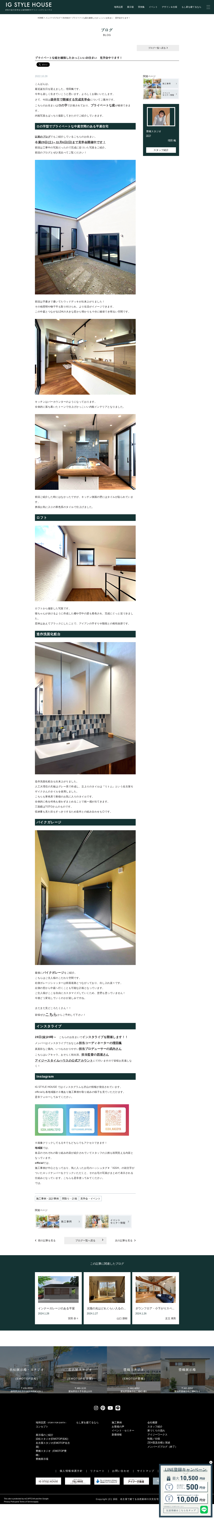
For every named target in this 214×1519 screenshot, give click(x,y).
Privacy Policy (10, 1502)
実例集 (141, 7)
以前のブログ (42, 136)
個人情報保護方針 (71, 1471)
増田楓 (117, 1043)
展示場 (130, 7)
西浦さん (103, 1054)
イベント (153, 7)
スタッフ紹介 (161, 150)
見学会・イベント (90, 1198)
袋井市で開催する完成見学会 (70, 99)
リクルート (97, 1471)
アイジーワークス (157, 1434)
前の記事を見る (47, 1240)
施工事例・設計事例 (47, 1198)
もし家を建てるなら (191, 7)
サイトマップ (145, 1471)
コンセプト (42, 1426)
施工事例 (117, 1422)
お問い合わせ (120, 1471)
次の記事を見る (124, 1240)
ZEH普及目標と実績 (158, 1442)
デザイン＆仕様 (169, 7)
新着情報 (117, 1434)
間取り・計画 (69, 1198)
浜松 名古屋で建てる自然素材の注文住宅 (136, 1499)
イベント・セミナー (123, 1430)
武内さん (116, 1048)
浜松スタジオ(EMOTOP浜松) (52, 1438)
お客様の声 (118, 1426)
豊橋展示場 (42, 1459)
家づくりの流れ (156, 1430)
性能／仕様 (153, 1438)
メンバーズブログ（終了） (162, 1446)
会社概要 (152, 1422)
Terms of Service (27, 1502)
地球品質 (118, 7)
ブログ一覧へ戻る (157, 48)
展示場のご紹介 (44, 1435)
